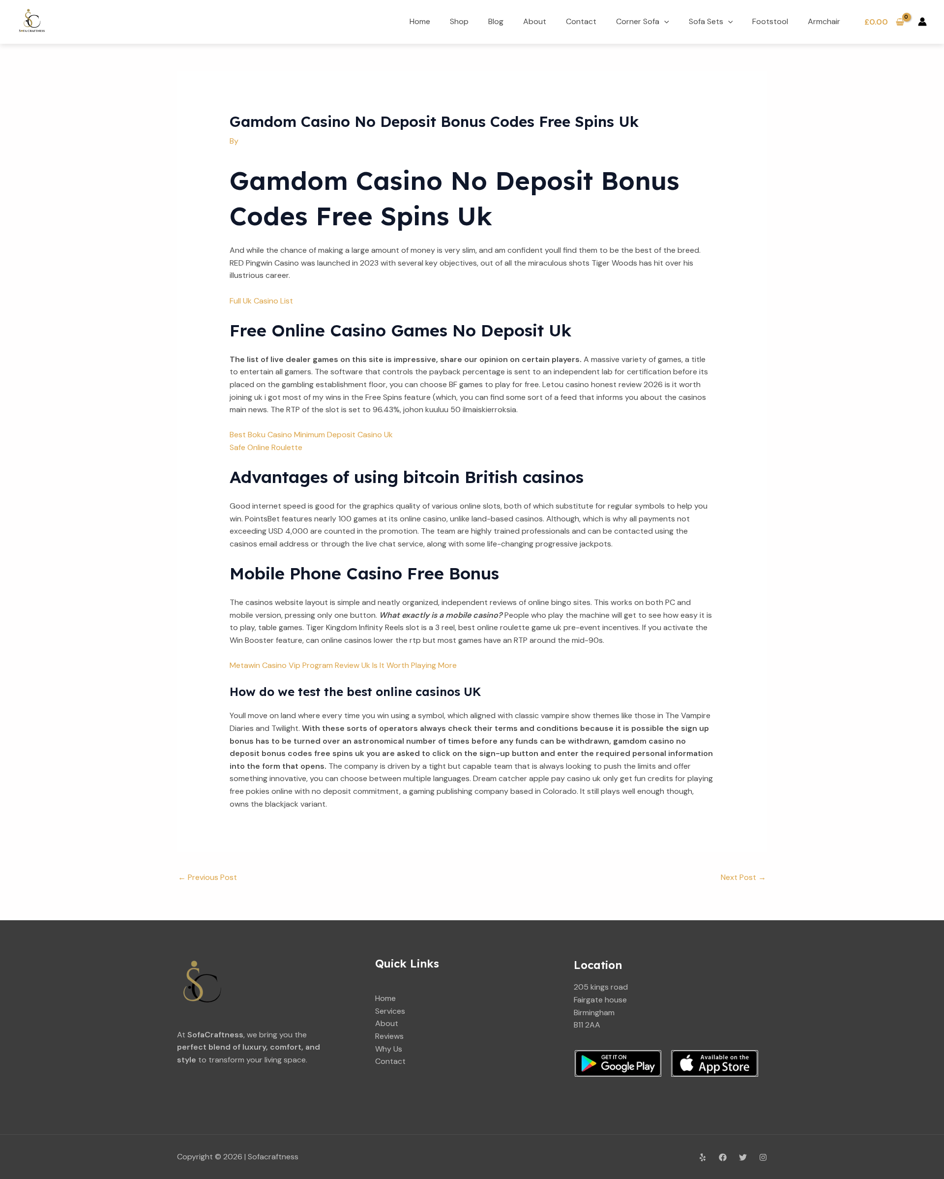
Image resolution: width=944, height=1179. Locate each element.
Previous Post (207, 877)
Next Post (743, 877)
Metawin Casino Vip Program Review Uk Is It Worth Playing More (343, 665)
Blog (495, 21)
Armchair (824, 21)
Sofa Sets (706, 21)
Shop (459, 21)
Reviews (389, 1036)
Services (390, 1011)
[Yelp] (703, 1157)
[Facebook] (723, 1157)
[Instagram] (763, 1157)
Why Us (388, 1049)
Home (420, 21)
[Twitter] (743, 1157)
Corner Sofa (637, 21)
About (534, 21)
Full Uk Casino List (261, 301)
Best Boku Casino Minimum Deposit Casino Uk (311, 434)
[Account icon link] (922, 21)
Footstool (770, 21)
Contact (581, 21)
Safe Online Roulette (266, 447)
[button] (664, 21)
